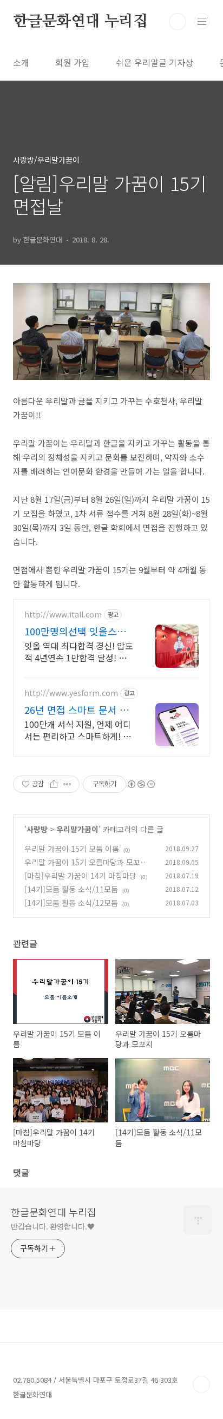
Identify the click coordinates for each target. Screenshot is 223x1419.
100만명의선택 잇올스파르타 (75, 631)
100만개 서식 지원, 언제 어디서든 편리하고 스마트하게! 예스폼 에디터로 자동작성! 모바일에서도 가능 (77, 730)
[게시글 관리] (67, 784)
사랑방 (37, 829)
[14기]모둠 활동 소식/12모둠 (71, 902)
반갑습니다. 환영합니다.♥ (53, 1226)
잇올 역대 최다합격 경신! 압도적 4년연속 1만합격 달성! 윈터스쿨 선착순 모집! (78, 651)
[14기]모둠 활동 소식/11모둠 (71, 889)
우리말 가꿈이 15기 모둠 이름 (71, 848)
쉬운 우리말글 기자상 (154, 62)
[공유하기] (54, 784)
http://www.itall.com (63, 614)
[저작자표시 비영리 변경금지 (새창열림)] (140, 784)
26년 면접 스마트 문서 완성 (76, 709)
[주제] (202, 21)
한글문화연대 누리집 (80, 21)
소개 (21, 62)
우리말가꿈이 (77, 829)
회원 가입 (72, 62)
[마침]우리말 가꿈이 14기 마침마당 (80, 875)
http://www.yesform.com (71, 693)
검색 (177, 22)
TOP (201, 1384)
